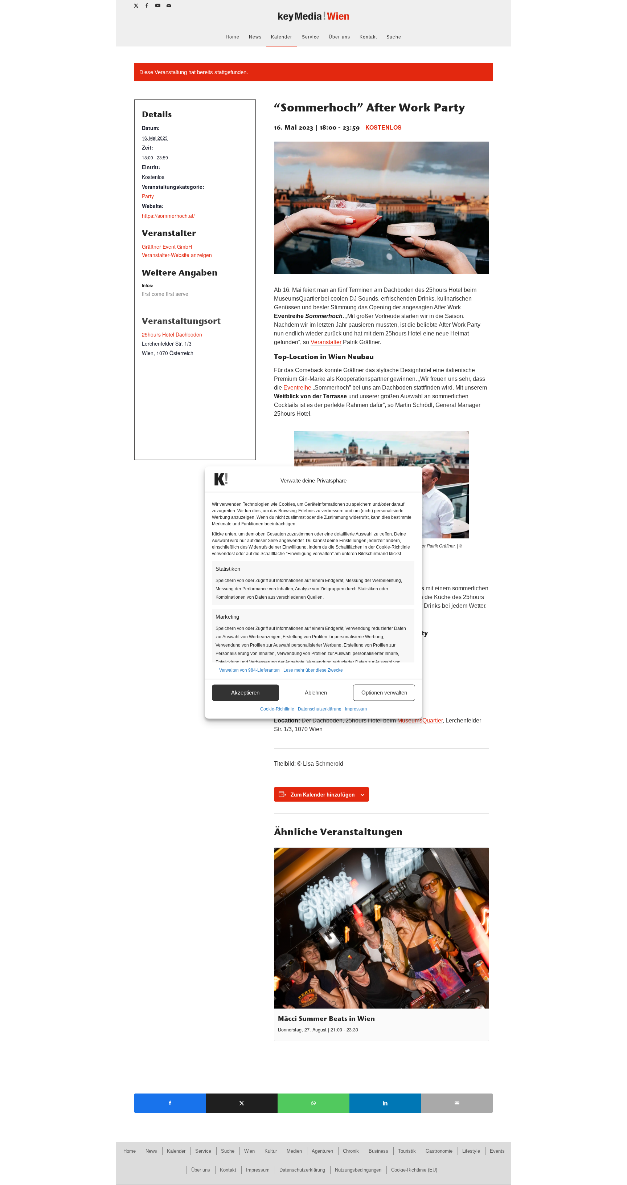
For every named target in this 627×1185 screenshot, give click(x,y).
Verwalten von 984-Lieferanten (249, 669)
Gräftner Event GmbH (167, 246)
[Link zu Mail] (169, 5)
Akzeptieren (245, 692)
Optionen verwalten (384, 692)
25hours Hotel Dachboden (172, 334)
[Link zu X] (136, 5)
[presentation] (381, 928)
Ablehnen (316, 692)
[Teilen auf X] (242, 1103)
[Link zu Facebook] (147, 5)
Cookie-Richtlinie (277, 708)
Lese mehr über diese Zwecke (313, 669)
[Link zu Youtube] (158, 5)
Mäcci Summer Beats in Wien (326, 1018)
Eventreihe (297, 387)
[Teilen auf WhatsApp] (313, 1103)
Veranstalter (326, 342)
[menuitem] (232, 37)
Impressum (356, 708)
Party (148, 196)
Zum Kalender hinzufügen (323, 794)
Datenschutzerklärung (319, 708)
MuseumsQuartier (420, 720)
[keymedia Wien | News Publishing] (313, 19)
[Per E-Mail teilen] (457, 1103)
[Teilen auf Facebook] (170, 1103)
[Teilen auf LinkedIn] (385, 1103)
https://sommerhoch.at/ (168, 215)
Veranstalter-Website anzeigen (177, 254)
